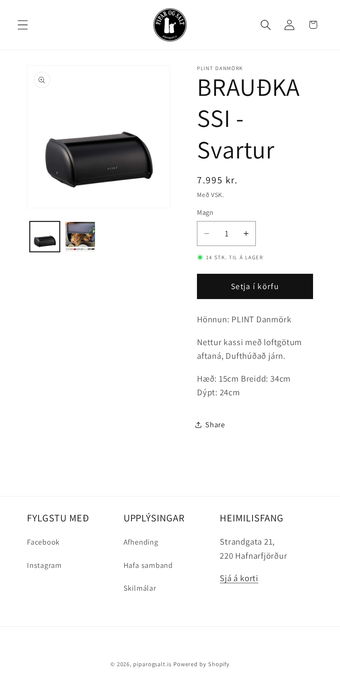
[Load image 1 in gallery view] (45, 237)
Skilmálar (140, 588)
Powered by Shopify (201, 664)
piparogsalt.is (152, 664)
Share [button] (215, 424)
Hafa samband (148, 565)
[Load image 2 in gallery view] (80, 237)
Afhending (141, 542)
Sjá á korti (239, 578)
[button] (22, 25)
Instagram (44, 565)
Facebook (43, 542)
